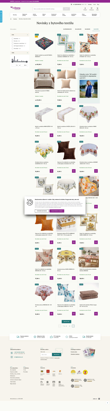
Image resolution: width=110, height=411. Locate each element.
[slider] (12, 62)
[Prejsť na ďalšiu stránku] (73, 326)
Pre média (25, 371)
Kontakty (90, 4)
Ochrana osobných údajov (15, 379)
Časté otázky (13, 381)
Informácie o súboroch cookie (55, 207)
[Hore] (107, 403)
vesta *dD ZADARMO (34, 1)
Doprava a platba (13, 371)
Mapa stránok (13, 383)
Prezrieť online (74, 351)
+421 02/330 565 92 (19, 352)
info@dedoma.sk (18, 357)
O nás (94, 4)
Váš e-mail (42, 351)
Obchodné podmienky (15, 377)
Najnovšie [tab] (96, 29)
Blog (98, 4)
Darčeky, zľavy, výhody (15, 373)
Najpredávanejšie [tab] (67, 29)
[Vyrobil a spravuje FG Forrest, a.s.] (99, 398)
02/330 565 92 (77, 4)
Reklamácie (12, 375)
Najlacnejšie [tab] (78, 29)
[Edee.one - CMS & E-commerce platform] (95, 398)
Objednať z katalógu (75, 354)
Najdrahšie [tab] (87, 29)
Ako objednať (13, 369)
